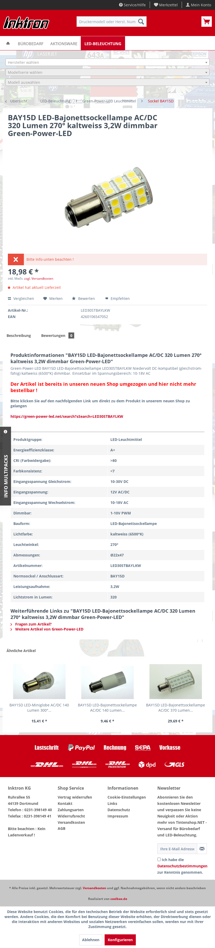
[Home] (8, 43)
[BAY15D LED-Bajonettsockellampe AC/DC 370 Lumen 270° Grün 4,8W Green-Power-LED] (176, 681)
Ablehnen (90, 939)
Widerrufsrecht (71, 816)
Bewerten (86, 298)
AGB (61, 828)
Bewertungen (56, 335)
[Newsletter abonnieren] (202, 848)
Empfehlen (120, 298)
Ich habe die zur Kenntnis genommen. (182, 866)
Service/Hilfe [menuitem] (134, 4)
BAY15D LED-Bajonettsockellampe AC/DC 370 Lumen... (175, 707)
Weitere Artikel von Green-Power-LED (48, 629)
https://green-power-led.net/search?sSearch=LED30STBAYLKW (66, 416)
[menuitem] (166, 5)
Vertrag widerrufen (75, 797)
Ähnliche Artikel (21, 650)
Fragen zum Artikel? (33, 624)
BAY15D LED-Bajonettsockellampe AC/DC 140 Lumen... (107, 707)
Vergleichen (23, 298)
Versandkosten (71, 822)
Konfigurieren (120, 939)
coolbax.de (118, 899)
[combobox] (107, 62)
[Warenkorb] (206, 21)
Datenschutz (119, 809)
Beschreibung (19, 335)
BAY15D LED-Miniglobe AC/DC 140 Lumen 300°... (39, 707)
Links (112, 803)
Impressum (118, 816)
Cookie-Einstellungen (127, 797)
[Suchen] (141, 21)
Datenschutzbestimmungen (182, 865)
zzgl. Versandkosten (38, 278)
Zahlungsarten (71, 809)
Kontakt (65, 803)
